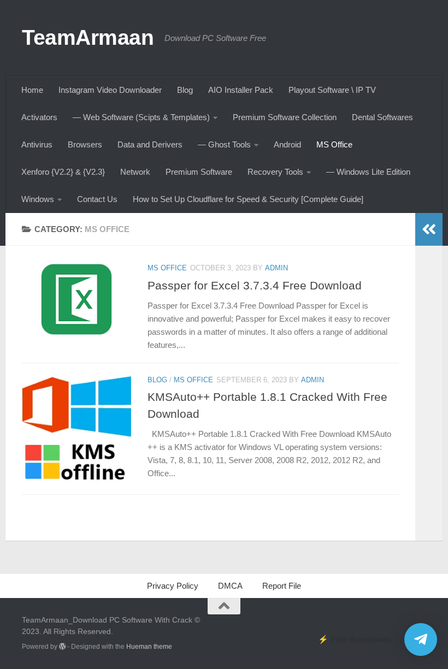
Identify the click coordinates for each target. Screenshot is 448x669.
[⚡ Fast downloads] (420, 639)
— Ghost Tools (224, 144)
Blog (185, 89)
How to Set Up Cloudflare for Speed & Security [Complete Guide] (248, 199)
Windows (37, 199)
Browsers (85, 144)
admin (276, 268)
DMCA (230, 585)
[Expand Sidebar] (429, 229)
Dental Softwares (382, 117)
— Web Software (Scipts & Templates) (141, 117)
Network (135, 171)
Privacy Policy (172, 585)
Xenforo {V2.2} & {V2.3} (63, 171)
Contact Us (97, 199)
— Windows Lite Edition (368, 171)
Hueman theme (149, 646)
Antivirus (36, 144)
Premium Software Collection (285, 117)
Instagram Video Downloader (110, 89)
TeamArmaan (88, 37)
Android (287, 144)
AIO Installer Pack (240, 89)
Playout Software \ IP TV (332, 89)
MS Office (334, 144)
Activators (39, 117)
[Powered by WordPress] (62, 646)
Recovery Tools (275, 171)
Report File (281, 585)
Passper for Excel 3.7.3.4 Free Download (255, 285)
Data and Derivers (149, 144)
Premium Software (199, 171)
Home (32, 89)
